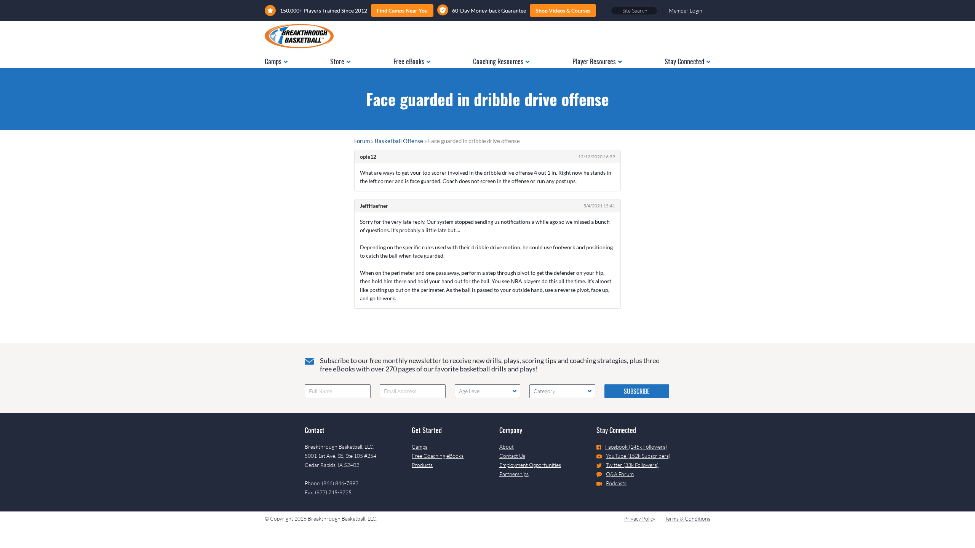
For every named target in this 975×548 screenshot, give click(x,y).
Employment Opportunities (530, 465)
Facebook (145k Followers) (636, 446)
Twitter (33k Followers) (632, 465)
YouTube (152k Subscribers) (638, 455)
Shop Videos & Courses (562, 10)
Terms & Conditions (687, 518)
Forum (362, 140)
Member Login (685, 10)
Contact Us (512, 455)
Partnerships (514, 474)
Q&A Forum (620, 474)
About (506, 446)
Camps (419, 446)
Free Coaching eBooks (438, 455)
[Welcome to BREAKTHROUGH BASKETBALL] (299, 36)
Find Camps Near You (402, 10)
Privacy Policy (639, 518)
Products (422, 465)
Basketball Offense (399, 140)
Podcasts (616, 483)
